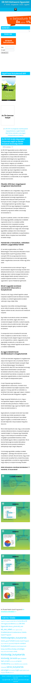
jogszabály (11, 643)
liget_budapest (22, 658)
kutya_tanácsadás (5, 651)
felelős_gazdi (5, 641)
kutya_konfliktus (6, 649)
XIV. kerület (12, 670)
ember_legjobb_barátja (17, 629)
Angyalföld (3, 621)
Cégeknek (26, 676)
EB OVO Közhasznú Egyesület (15, 2)
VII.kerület (3, 667)
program (19, 661)
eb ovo (17, 623)
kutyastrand (23, 646)
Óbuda (7, 672)
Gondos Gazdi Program (22, 641)
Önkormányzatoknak (17, 676)
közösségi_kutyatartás (13, 654)
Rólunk (3, 676)
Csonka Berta (13, 621)
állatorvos (12, 672)
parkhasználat (13, 661)
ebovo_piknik (13, 626)
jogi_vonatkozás (4, 643)
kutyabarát (5, 646)
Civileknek (8, 676)
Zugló (17, 670)
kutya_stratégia (18, 649)
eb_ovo (20, 626)
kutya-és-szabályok (20, 643)
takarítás (16, 664)
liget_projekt (5, 661)
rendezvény (5, 664)
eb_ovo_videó (6, 629)
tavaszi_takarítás (23, 664)
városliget (5, 670)
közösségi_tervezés (9, 658)
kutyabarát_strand (14, 646)
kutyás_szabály (13, 651)
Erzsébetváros (6, 632)
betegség (7, 621)
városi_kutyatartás (15, 667)
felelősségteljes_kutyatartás (13, 637)
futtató (12, 641)
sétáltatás (12, 664)
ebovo (12, 623)
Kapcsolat (15, 678)
